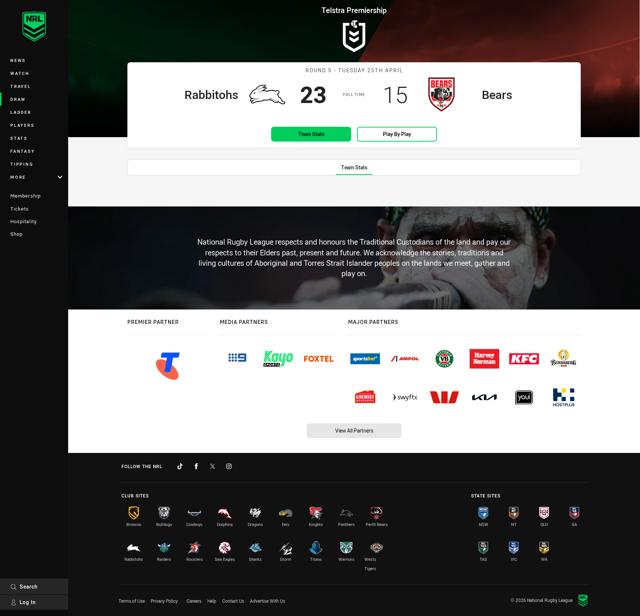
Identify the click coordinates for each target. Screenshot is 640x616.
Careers (194, 601)
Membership (25, 195)
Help (211, 601)
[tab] (354, 167)
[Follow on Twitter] (213, 466)
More (18, 177)
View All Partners (354, 430)
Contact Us (233, 601)
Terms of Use (132, 601)
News (18, 60)
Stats (19, 138)
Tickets (19, 208)
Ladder (20, 112)
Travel (20, 86)
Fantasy (22, 151)
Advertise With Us (267, 601)
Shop (16, 234)
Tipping (21, 164)
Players (22, 125)
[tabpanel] (354, 192)
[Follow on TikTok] (180, 466)
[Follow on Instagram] (229, 466)
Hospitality (23, 221)
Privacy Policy (164, 601)
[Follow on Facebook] (196, 466)
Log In (28, 602)
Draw (18, 99)
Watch (20, 73)
